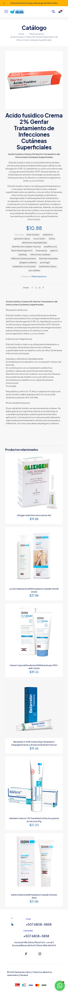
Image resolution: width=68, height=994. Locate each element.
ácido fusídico (33, 234)
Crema (52, 238)
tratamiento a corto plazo (24, 266)
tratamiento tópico (47, 266)
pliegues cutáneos (28, 262)
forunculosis (41, 250)
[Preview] (59, 462)
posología (44, 262)
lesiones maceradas (48, 258)
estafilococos (50, 246)
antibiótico (48, 234)
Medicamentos (36, 34)
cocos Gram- (39, 238)
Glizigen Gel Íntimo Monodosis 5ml (34, 515)
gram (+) (54, 250)
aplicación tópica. (22, 238)
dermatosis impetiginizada (34, 242)
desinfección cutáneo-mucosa (26, 246)
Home (21, 34)
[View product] (59, 457)
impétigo (23, 254)
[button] (60, 986)
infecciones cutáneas (40, 254)
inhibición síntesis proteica (23, 258)
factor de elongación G (21, 250)
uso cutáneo (34, 270)
